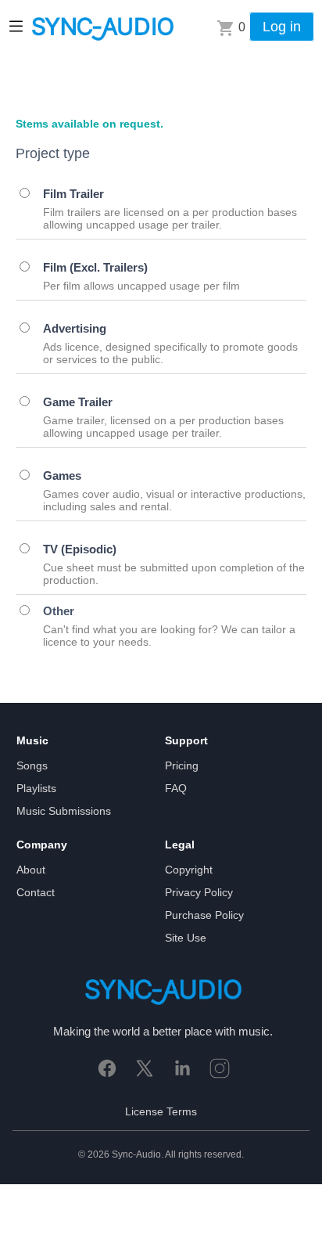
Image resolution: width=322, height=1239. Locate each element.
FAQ (176, 788)
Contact (35, 892)
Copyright (189, 869)
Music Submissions (63, 811)
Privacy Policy (199, 892)
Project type (53, 153)
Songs (32, 765)
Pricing (182, 765)
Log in (282, 26)
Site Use (185, 937)
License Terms (161, 1111)
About (30, 869)
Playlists (36, 788)
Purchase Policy (204, 915)
